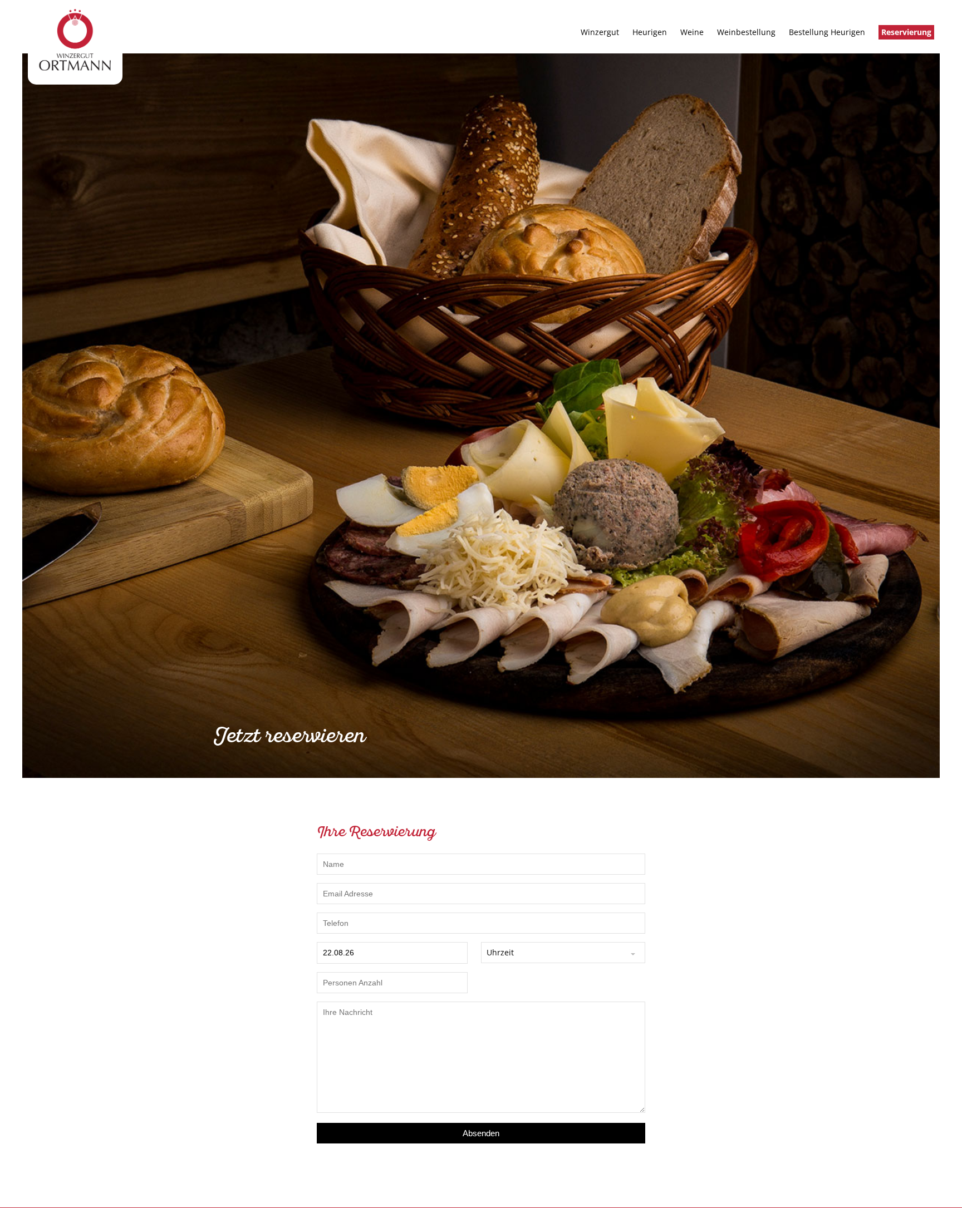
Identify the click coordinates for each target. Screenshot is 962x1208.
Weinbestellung (746, 32)
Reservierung (906, 32)
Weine (692, 32)
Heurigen (649, 32)
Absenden (481, 1133)
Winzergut (600, 32)
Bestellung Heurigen (827, 32)
